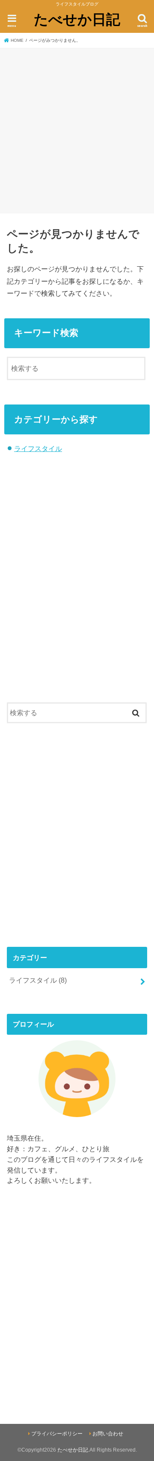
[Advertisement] (77, 129)
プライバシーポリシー (57, 1433)
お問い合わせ (107, 1433)
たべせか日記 (77, 19)
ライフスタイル (38, 448)
